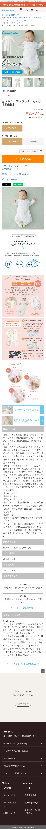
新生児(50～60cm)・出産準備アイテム (17, 18)
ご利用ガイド (9, 788)
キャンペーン (9, 758)
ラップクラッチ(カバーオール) (14, 20)
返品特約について (10, 169)
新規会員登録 (30, 795)
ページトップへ (43, 671)
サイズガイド (9, 795)
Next (41, 53)
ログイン (28, 788)
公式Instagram (23, 704)
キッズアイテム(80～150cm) (15, 751)
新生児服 (37, 18)
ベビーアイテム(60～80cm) (15, 743)
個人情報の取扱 (31, 803)
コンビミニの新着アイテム (15, 773)
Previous (4, 53)
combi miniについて (10, 804)
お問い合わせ (9, 813)
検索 (21, 10)
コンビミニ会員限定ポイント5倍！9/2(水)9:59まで (23, 5)
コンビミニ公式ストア (10, 15)
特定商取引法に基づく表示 (32, 811)
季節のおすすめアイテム (14, 766)
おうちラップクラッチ (11, 23)
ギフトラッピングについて (14, 166)
